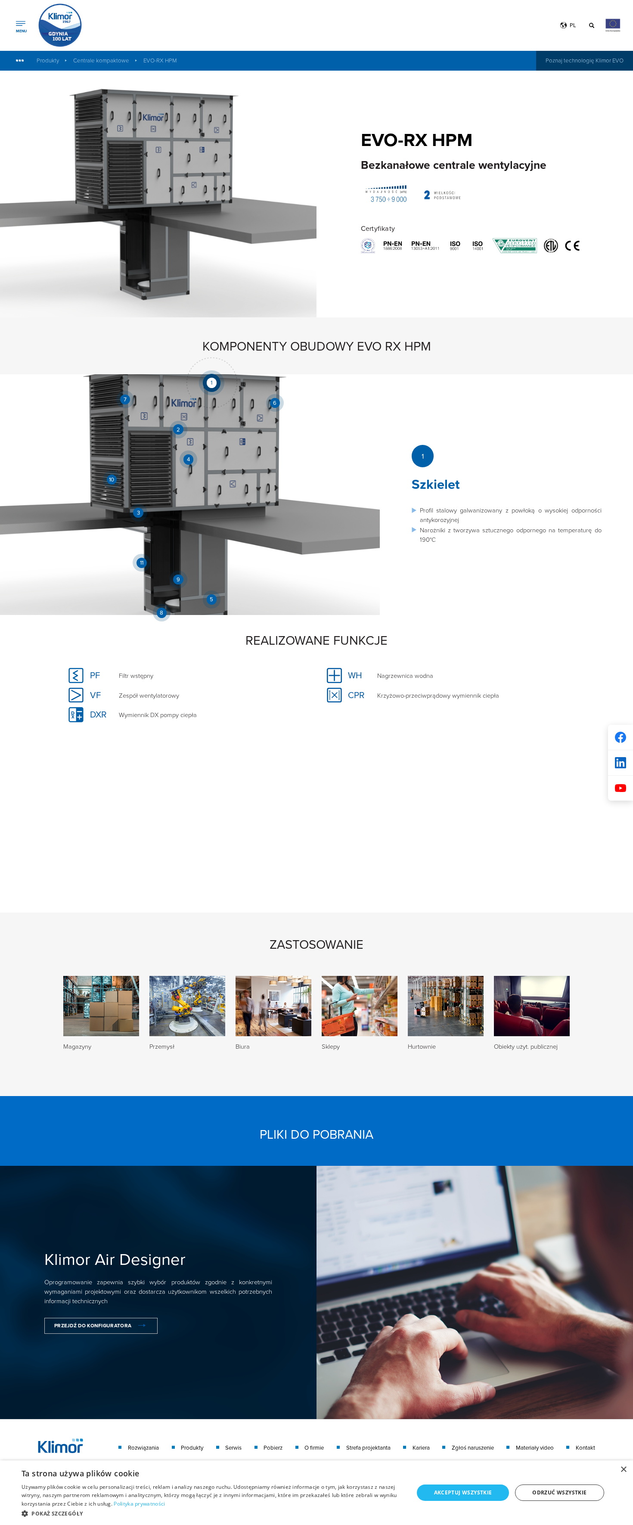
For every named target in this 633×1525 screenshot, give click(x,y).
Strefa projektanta (368, 1447)
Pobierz (273, 1447)
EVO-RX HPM (160, 60)
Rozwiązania (143, 1447)
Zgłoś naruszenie (473, 1447)
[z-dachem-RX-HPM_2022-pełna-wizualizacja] (158, 194)
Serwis (233, 1447)
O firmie (314, 1447)
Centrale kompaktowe (101, 60)
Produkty (48, 60)
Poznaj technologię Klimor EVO (585, 60)
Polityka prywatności (139, 1503)
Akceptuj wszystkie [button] (463, 1492)
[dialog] (316, 1492)
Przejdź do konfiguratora (92, 1325)
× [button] (623, 1469)
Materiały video (535, 1447)
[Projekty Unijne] (610, 25)
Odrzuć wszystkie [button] (559, 1492)
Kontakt (585, 1447)
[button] (212, 1513)
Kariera (421, 1447)
